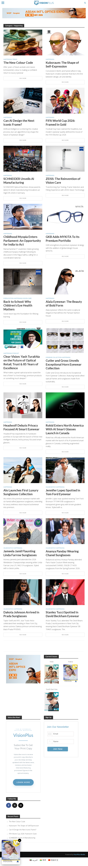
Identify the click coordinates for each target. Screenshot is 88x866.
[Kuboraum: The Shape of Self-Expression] (65, 42)
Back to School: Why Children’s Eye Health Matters (17, 305)
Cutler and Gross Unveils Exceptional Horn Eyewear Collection (63, 364)
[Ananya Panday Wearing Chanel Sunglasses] (65, 531)
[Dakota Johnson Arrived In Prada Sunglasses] (22, 592)
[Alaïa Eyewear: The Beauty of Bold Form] (65, 281)
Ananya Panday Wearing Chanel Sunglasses (62, 553)
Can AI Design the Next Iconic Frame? (18, 122)
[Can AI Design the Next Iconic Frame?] (22, 100)
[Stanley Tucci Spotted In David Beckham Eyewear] (65, 592)
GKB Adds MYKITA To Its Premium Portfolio (62, 238)
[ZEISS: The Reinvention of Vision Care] (65, 158)
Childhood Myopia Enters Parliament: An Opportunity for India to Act (22, 240)
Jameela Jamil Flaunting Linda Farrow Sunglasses (20, 553)
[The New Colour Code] (22, 42)
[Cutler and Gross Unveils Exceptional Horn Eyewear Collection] (65, 340)
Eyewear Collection (53, 357)
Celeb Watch (50, 487)
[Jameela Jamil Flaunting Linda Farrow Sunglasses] (22, 531)
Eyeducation (8, 298)
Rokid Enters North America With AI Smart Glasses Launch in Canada (65, 429)
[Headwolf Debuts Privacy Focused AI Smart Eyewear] (22, 405)
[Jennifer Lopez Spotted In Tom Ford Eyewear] (65, 470)
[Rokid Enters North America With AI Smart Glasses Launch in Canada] (65, 405)
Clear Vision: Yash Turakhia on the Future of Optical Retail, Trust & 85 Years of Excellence (21, 362)
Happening (7, 59)
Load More (44, 645)
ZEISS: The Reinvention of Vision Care (63, 180)
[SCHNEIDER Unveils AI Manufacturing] (22, 158)
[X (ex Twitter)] (14, 805)
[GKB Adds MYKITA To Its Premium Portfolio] (65, 216)
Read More (22, 78)
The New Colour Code (18, 62)
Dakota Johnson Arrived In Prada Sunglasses (21, 614)
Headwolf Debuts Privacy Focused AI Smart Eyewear (21, 427)
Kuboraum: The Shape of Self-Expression (62, 64)
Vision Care (27, 298)
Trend (14, 59)
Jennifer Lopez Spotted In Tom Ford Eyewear (63, 492)
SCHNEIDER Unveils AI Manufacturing (18, 180)
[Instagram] (20, 805)
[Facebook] (8, 805)
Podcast (15, 353)
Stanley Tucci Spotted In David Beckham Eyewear (62, 614)
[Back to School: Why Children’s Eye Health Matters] (22, 281)
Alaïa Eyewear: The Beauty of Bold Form (64, 303)
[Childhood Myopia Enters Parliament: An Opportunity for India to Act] (22, 216)
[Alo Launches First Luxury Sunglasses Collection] (22, 470)
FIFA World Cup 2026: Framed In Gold (60, 122)
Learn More (23, 782)
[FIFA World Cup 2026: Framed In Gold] (65, 100)
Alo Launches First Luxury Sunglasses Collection (20, 492)
